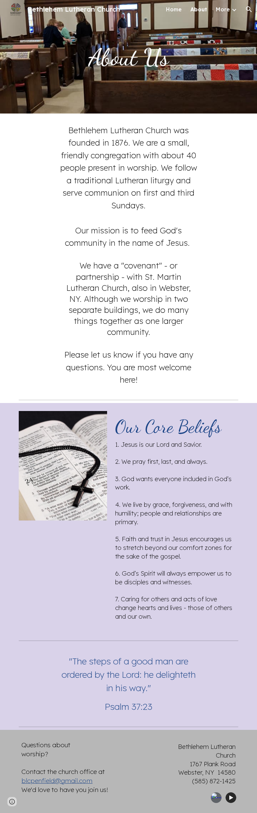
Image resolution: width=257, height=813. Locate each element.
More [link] (223, 9)
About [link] (198, 9)
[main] (128, 56)
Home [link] (174, 9)
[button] (249, 9)
